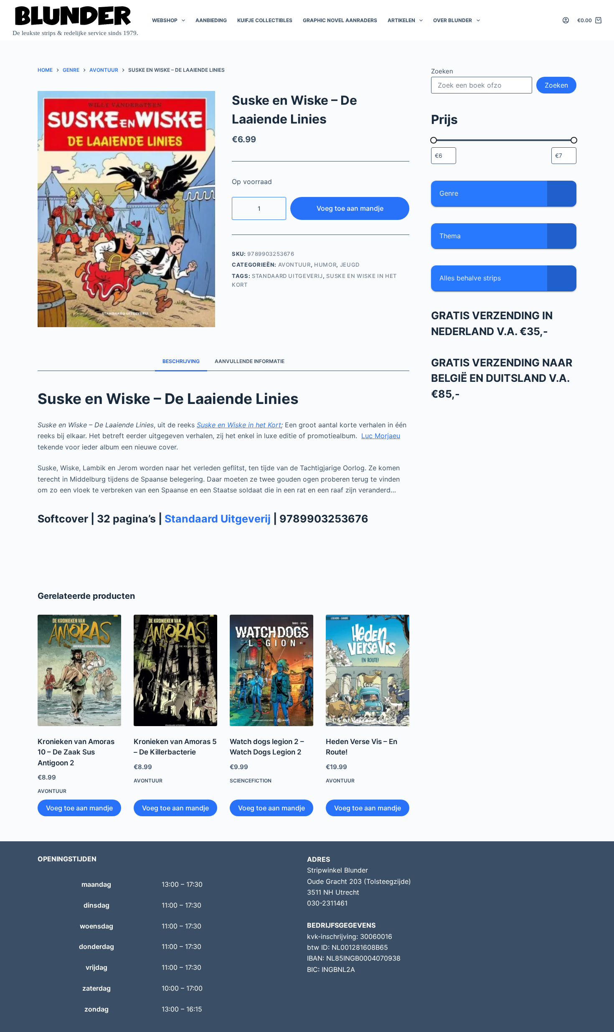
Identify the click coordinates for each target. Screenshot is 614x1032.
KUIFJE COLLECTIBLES (264, 20)
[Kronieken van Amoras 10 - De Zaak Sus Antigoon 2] (79, 670)
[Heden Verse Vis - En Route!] (367, 670)
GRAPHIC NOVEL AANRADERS (340, 20)
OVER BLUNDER (452, 20)
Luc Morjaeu (380, 435)
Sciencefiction (250, 780)
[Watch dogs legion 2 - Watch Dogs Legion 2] (271, 670)
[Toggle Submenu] (561, 193)
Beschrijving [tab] (181, 361)
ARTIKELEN (401, 20)
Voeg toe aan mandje (350, 208)
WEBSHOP (165, 20)
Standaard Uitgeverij (287, 276)
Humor (325, 264)
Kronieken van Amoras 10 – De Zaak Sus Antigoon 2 (76, 752)
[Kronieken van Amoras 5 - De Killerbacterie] (175, 670)
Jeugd (350, 264)
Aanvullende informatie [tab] (249, 361)
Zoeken (442, 71)
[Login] (566, 20)
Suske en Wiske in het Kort (239, 425)
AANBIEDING (211, 20)
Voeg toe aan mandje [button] (79, 808)
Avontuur (294, 264)
